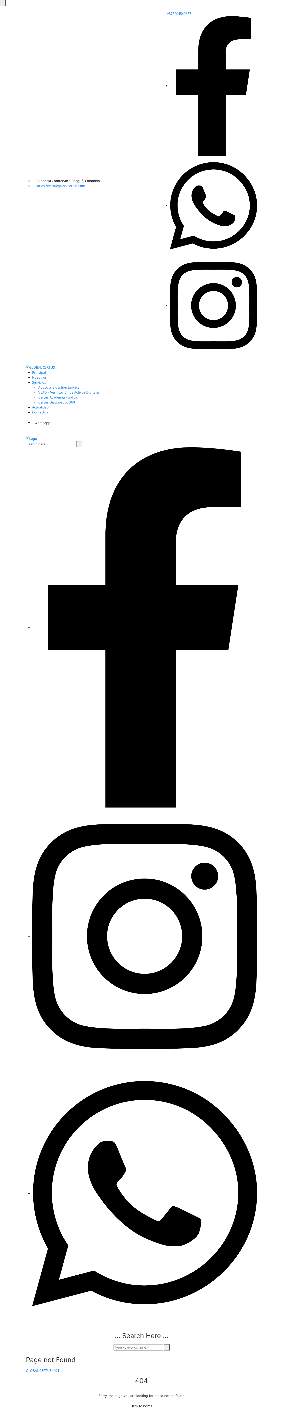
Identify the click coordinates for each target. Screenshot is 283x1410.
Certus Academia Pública (57, 397)
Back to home (141, 1406)
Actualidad (40, 407)
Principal (39, 372)
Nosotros (39, 377)
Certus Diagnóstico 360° (57, 402)
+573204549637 (178, 13)
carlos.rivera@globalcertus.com (60, 186)
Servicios (39, 382)
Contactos (40, 412)
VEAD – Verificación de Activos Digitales (69, 392)
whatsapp (42, 423)
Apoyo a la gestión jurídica (59, 387)
